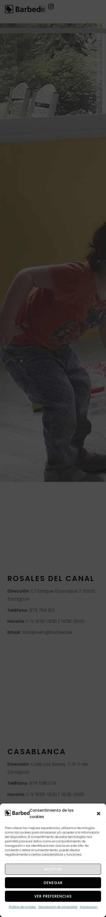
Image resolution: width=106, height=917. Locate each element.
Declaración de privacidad (57, 907)
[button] (98, 813)
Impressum (88, 907)
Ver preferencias (53, 896)
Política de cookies (22, 907)
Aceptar (53, 869)
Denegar (53, 882)
